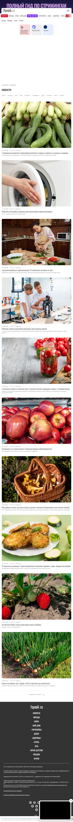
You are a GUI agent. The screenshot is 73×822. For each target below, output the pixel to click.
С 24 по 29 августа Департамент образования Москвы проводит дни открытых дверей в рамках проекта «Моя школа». (34, 332)
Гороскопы (42, 16)
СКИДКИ (36, 754)
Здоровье (56, 16)
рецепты (27, 95)
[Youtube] (38, 802)
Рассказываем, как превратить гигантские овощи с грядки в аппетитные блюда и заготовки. (29, 155)
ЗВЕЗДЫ (36, 717)
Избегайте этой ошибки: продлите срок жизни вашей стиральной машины (27, 211)
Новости (4, 16)
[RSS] (36, 809)
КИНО (36, 721)
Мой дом (23, 16)
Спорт (16, 20)
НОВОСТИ (36, 713)
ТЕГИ (36, 746)
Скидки (68, 16)
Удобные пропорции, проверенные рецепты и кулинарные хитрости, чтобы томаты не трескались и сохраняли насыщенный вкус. (34, 392)
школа (62, 95)
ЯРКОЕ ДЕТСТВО (36, 750)
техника (49, 95)
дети (56, 95)
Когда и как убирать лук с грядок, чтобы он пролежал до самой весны (26, 683)
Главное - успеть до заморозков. (11, 627)
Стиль (63, 16)
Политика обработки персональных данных (16, 795)
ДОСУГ (36, 734)
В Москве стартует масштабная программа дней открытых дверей (24, 329)
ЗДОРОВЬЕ (36, 738)
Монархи (9, 20)
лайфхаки (36, 95)
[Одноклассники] (34, 802)
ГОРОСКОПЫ (36, 729)
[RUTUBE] (32, 806)
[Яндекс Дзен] (36, 806)
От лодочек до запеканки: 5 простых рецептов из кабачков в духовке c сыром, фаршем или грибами (36, 566)
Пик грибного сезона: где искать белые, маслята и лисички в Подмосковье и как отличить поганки (35, 507)
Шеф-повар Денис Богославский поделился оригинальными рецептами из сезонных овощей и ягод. (31, 272)
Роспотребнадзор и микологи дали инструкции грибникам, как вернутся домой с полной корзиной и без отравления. (36, 510)
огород (10, 95)
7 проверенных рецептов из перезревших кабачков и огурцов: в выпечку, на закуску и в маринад (35, 153)
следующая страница (35, 694)
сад (16, 95)
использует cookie (25, 818)
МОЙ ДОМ (36, 725)
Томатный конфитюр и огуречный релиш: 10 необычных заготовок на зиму (27, 270)
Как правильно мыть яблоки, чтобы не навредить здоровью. (20, 451)
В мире (21, 20)
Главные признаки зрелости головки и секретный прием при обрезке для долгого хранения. (29, 685)
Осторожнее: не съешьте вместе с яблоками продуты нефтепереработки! (27, 449)
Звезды (11, 16)
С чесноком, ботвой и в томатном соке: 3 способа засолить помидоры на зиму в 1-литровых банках (36, 389)
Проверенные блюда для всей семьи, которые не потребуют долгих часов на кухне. (26, 568)
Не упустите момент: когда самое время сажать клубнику (21, 624)
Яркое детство (32, 16)
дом (43, 95)
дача (4, 95)
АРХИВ (36, 758)
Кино (17, 16)
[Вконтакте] (30, 802)
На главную (5, 85)
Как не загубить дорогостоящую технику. (14, 214)
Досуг (49, 16)
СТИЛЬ (36, 742)
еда (21, 95)
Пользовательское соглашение (13, 791)
